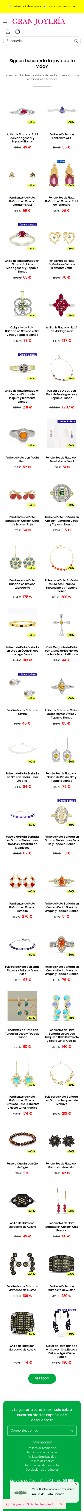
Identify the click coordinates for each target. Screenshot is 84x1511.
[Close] (61, 1504)
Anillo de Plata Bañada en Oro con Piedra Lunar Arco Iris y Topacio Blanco (62, 840)
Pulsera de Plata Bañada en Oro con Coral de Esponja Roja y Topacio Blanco (61, 586)
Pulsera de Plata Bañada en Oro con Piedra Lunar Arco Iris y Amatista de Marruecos (22, 842)
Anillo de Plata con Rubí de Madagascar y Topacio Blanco (22, 138)
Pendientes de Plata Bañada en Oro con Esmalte (22, 907)
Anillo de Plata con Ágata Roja (22, 459)
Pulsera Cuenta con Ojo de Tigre (22, 1165)
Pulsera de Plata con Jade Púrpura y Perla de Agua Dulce (22, 970)
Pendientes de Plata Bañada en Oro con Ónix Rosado (61, 1226)
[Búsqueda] (76, 41)
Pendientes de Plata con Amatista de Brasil (61, 459)
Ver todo (42, 1378)
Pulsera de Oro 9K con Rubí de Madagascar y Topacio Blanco (61, 394)
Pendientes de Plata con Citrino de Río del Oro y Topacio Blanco (61, 777)
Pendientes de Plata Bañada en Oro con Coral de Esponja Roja (22, 520)
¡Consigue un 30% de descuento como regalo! (31, 1504)
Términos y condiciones (42, 1452)
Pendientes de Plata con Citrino (22, 712)
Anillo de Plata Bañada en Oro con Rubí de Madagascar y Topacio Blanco (22, 266)
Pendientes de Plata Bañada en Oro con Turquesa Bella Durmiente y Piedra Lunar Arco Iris (62, 1035)
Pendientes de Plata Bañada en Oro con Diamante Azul (22, 201)
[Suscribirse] (71, 1430)
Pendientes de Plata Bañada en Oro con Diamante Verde (62, 264)
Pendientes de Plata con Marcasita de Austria (61, 1165)
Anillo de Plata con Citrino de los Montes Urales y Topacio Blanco (61, 714)
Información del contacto (42, 1465)
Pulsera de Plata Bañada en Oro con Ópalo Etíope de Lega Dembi (22, 651)
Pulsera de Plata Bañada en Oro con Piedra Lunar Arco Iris (22, 777)
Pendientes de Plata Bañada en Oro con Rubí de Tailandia (61, 201)
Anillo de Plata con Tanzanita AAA (62, 136)
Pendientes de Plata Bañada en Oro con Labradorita (22, 584)
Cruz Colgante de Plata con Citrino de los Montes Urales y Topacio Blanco (61, 651)
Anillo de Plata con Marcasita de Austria (22, 1225)
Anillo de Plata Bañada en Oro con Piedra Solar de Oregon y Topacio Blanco (62, 907)
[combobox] (42, 41)
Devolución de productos (42, 1469)
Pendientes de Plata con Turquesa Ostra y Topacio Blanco (22, 1033)
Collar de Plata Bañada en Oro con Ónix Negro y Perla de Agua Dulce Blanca (61, 1351)
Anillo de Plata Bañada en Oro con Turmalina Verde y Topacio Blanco (62, 520)
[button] (5, 21)
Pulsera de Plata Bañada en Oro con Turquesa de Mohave (61, 1100)
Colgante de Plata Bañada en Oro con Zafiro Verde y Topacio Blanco (22, 331)
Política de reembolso (42, 1448)
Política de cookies (42, 1461)
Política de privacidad (42, 1456)
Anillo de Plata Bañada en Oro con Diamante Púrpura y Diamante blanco (22, 396)
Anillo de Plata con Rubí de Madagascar (61, 329)
